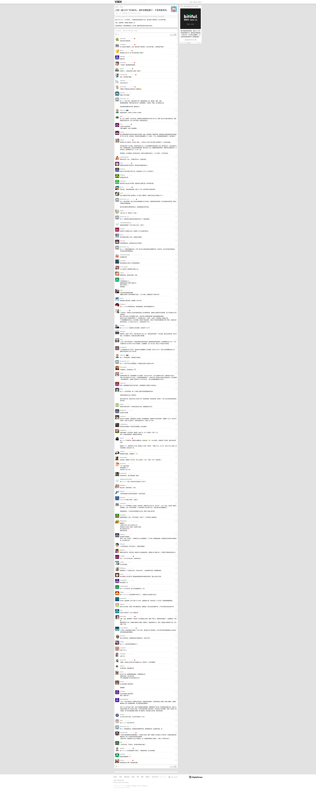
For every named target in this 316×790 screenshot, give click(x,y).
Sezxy (121, 235)
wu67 (121, 193)
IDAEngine (123, 568)
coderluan (123, 416)
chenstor (122, 544)
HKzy (121, 163)
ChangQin (123, 654)
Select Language (173, 777)
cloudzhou (123, 44)
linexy (121, 298)
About (115, 777)
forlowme (122, 691)
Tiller (121, 389)
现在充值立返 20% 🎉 (190, 39)
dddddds (122, 56)
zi (120, 310)
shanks (122, 140)
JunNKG (122, 556)
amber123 (122, 383)
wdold (121, 404)
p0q (121, 742)
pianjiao (122, 748)
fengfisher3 (123, 430)
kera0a (122, 210)
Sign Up (195, 2)
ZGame (122, 592)
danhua (122, 604)
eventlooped (123, 74)
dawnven (122, 110)
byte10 (122, 438)
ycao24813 (123, 260)
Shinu (121, 50)
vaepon (122, 714)
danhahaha (123, 598)
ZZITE (121, 373)
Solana (148, 777)
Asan (122, 729)
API (138, 777)
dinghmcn (123, 304)
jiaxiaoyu (122, 497)
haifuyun (122, 534)
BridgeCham (123, 521)
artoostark (123, 62)
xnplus (122, 273)
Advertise (127, 777)
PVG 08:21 (134, 785)
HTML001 (122, 175)
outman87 (123, 648)
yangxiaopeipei (124, 157)
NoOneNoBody (124, 699)
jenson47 (122, 241)
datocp (122, 279)
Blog (133, 777)
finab (121, 290)
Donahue (122, 169)
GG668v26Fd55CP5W (126, 479)
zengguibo (123, 515)
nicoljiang (188, 42)
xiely (121, 339)
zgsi (121, 610)
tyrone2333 (123, 86)
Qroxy (121, 187)
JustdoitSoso (124, 424)
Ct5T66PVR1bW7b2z (125, 223)
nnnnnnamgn (124, 267)
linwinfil (122, 325)
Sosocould (124, 13)
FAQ (142, 777)
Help (120, 777)
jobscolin (122, 636)
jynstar (122, 681)
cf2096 (122, 642)
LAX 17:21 (139, 785)
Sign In (200, 2)
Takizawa (122, 331)
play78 (122, 68)
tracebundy (123, 473)
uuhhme (122, 229)
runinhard (122, 181)
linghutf (122, 491)
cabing (122, 562)
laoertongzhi (123, 457)
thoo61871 (123, 463)
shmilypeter (123, 347)
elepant (122, 666)
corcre (122, 574)
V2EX (116, 7)
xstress (122, 760)
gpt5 (121, 116)
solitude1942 (123, 732)
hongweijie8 (123, 580)
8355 (121, 720)
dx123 (121, 672)
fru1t (121, 124)
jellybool (122, 550)
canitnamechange (125, 254)
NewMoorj (123, 485)
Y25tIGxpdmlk (124, 586)
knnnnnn (122, 92)
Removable (123, 616)
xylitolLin (122, 80)
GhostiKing (123, 367)
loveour (122, 132)
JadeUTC (122, 754)
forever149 (123, 660)
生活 (121, 7)
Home (191, 2)
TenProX (122, 451)
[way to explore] (118, 1)
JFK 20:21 (145, 785)
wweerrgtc (123, 38)
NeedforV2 (123, 410)
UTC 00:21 (128, 785)
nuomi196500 (123, 628)
